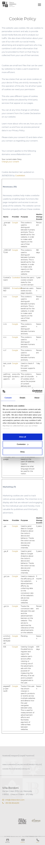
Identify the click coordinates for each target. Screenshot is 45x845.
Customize (21, 444)
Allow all (22, 437)
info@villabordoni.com (14, 800)
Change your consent (10, 162)
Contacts (25, 769)
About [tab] (36, 398)
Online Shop (22, 764)
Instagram (14, 756)
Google (15, 223)
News (17, 769)
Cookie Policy (8, 769)
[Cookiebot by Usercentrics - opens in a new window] (32, 391)
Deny (22, 452)
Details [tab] (22, 398)
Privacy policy (35, 764)
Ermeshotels (17, 288)
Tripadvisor (30, 756)
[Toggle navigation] (39, 5)
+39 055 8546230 (12, 803)
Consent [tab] (8, 398)
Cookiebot (20, 175)
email (23, 842)
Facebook (6, 756)
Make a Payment (9, 764)
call (38, 842)
